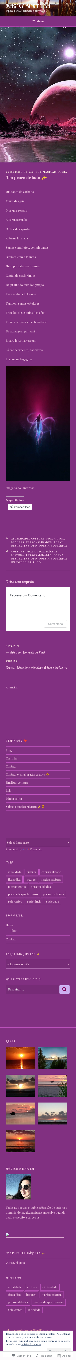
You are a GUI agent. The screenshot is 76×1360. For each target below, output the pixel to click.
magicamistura (55, 171)
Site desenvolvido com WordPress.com (29, 1330)
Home (10, 925)
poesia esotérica (53, 545)
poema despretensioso (23, 894)
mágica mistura (51, 879)
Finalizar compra (17, 782)
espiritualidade (51, 872)
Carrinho (12, 758)
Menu (40, 21)
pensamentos (17, 887)
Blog (9, 750)
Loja (8, 790)
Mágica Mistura (28, 6)
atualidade (20, 538)
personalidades (39, 542)
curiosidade (49, 1287)
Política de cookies (31, 1344)
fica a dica (55, 538)
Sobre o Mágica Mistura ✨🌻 (25, 807)
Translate (36, 849)
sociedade (52, 901)
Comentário (55, 623)
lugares (17, 542)
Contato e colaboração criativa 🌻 (27, 774)
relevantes (15, 901)
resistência (34, 901)
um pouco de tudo (26, 562)
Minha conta (14, 798)
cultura (37, 538)
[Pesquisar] (64, 989)
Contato (11, 766)
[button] (22, 1058)
